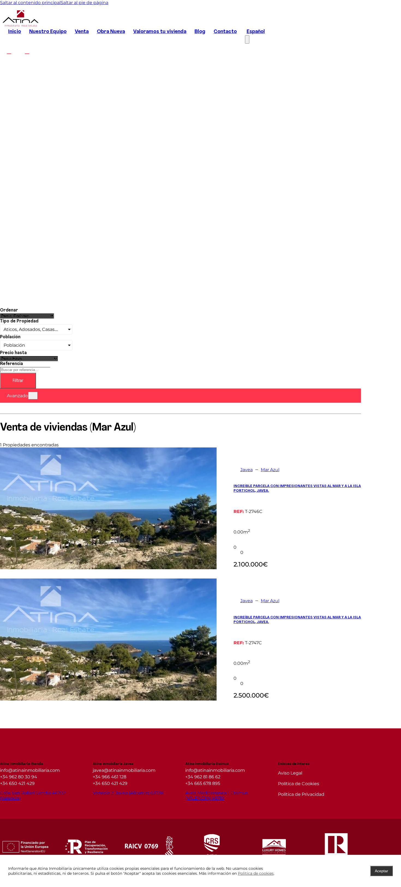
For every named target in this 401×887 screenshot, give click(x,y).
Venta (82, 31)
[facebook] (9, 51)
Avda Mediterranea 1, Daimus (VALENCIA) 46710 (216, 795)
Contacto (225, 31)
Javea (246, 469)
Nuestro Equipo (48, 31)
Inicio (14, 31)
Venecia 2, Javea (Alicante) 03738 (128, 793)
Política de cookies (256, 873)
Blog (199, 31)
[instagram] (27, 51)
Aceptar (381, 871)
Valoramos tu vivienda (159, 31)
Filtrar (18, 380)
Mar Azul (270, 469)
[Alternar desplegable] (33, 395)
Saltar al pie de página (84, 2)
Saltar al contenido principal (30, 2)
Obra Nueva (111, 31)
